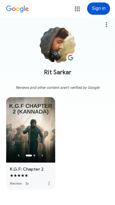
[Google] (17, 9)
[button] (77, 9)
